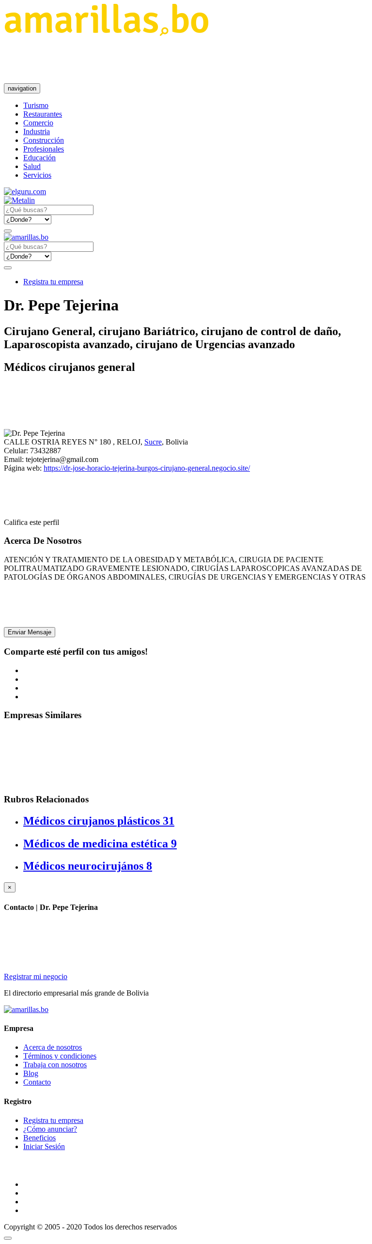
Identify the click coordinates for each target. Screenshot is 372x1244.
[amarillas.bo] (26, 1009)
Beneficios (39, 1138)
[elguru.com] (25, 191)
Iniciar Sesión (44, 1146)
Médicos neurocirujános (87, 866)
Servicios (37, 175)
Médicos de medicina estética (100, 843)
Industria (36, 131)
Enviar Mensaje (29, 632)
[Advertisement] (180, 59)
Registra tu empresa (53, 281)
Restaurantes (42, 114)
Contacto (37, 1082)
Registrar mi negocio (35, 976)
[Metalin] (19, 200)
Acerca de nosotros (52, 1047)
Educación (39, 158)
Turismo (35, 105)
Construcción (43, 140)
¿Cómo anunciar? (50, 1129)
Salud (32, 166)
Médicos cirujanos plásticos (98, 820)
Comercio (38, 123)
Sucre (153, 442)
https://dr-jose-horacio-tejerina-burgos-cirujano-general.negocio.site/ (147, 468)
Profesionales (43, 149)
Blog (30, 1073)
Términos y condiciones (59, 1056)
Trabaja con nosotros (55, 1064)
